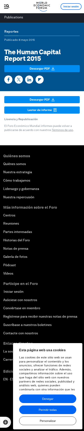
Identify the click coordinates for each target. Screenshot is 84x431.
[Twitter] (19, 79)
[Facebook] (8, 79)
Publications (13, 17)
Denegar (47, 398)
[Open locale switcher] (5, 422)
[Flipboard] (39, 79)
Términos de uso (62, 130)
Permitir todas (48, 409)
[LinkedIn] (29, 79)
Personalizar (48, 420)
